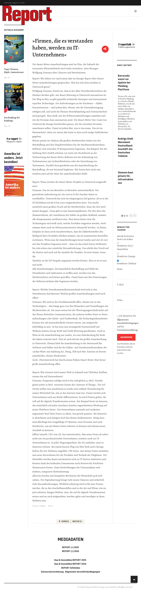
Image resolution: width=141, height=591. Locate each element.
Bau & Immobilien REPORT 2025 (70, 560)
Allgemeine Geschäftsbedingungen (82, 571)
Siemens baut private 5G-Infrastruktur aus (125, 177)
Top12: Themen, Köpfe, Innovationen (14, 71)
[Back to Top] (134, 579)
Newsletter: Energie (126, 256)
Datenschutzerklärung (127, 330)
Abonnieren (126, 337)
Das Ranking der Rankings (12, 119)
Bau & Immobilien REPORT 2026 (70, 563)
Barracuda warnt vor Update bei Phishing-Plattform (124, 82)
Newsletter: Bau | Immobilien (125, 247)
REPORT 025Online (70, 567)
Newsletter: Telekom (126, 263)
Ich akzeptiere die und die (127, 323)
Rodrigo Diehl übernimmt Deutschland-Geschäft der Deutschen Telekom (125, 147)
